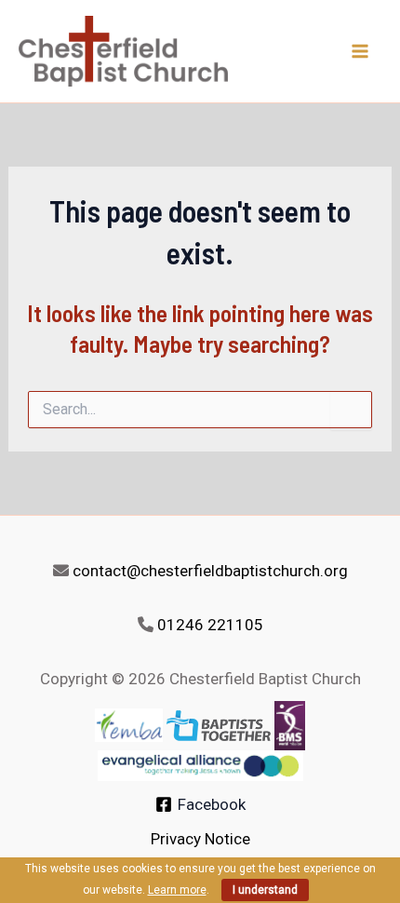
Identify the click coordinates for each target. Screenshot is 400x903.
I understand (265, 889)
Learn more (177, 889)
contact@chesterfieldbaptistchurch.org (210, 570)
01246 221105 (210, 624)
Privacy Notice (200, 838)
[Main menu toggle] (361, 51)
